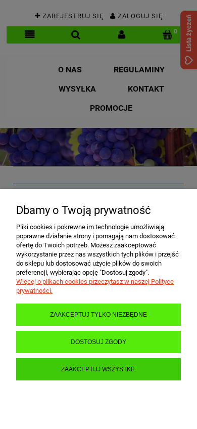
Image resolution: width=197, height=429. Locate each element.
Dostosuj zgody (98, 341)
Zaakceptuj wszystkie (98, 369)
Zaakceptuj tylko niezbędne (98, 314)
